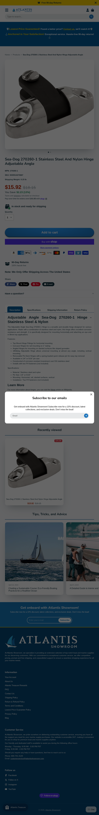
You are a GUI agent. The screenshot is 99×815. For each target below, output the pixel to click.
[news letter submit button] (86, 416)
